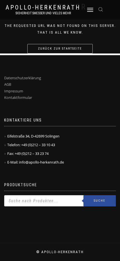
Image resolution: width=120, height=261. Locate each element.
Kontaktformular (18, 97)
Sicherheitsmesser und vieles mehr (43, 13)
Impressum (13, 91)
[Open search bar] (101, 9)
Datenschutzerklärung (22, 77)
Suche (99, 200)
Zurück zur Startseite (60, 48)
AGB (7, 84)
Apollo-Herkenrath (43, 7)
